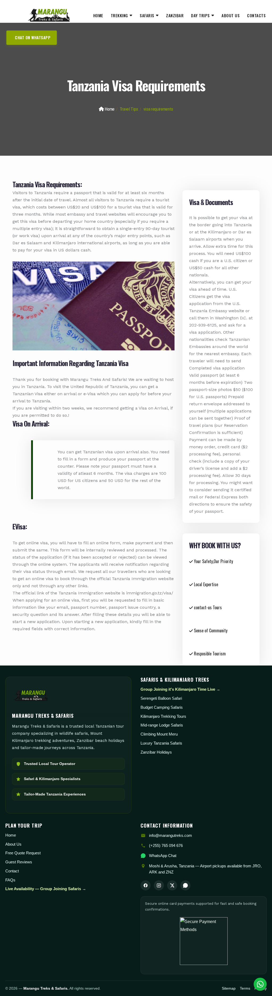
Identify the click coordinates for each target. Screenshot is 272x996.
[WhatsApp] (185, 885)
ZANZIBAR (175, 15)
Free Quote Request (23, 853)
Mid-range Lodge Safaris (162, 725)
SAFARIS (147, 15)
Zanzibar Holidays (156, 752)
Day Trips (200, 15)
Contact (12, 871)
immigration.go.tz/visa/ (149, 592)
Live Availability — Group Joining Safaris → (45, 888)
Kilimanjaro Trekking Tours (163, 716)
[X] (172, 885)
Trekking (119, 15)
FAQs (10, 880)
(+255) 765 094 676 (166, 845)
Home (98, 15)
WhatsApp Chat (162, 855)
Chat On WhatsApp (32, 37)
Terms (245, 988)
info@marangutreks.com (170, 835)
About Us (231, 15)
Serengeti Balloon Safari (161, 698)
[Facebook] (146, 885)
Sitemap (229, 988)
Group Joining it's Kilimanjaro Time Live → (180, 689)
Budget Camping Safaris (162, 707)
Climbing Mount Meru (159, 734)
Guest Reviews (18, 862)
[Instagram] (159, 885)
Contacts (256, 15)
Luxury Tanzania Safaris (161, 743)
